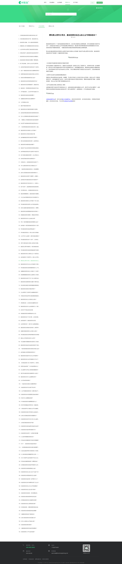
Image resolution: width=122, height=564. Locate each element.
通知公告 (51, 26)
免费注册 (99, 2)
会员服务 (59, 2)
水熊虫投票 (31, 559)
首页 (45, 2)
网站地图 (82, 562)
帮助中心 (67, 2)
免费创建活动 (38, 559)
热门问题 (22, 26)
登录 (92, 2)
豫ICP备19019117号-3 (75, 562)
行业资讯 (41, 26)
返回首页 (100, 8)
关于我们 (75, 2)
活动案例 (51, 2)
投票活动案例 (45, 559)
